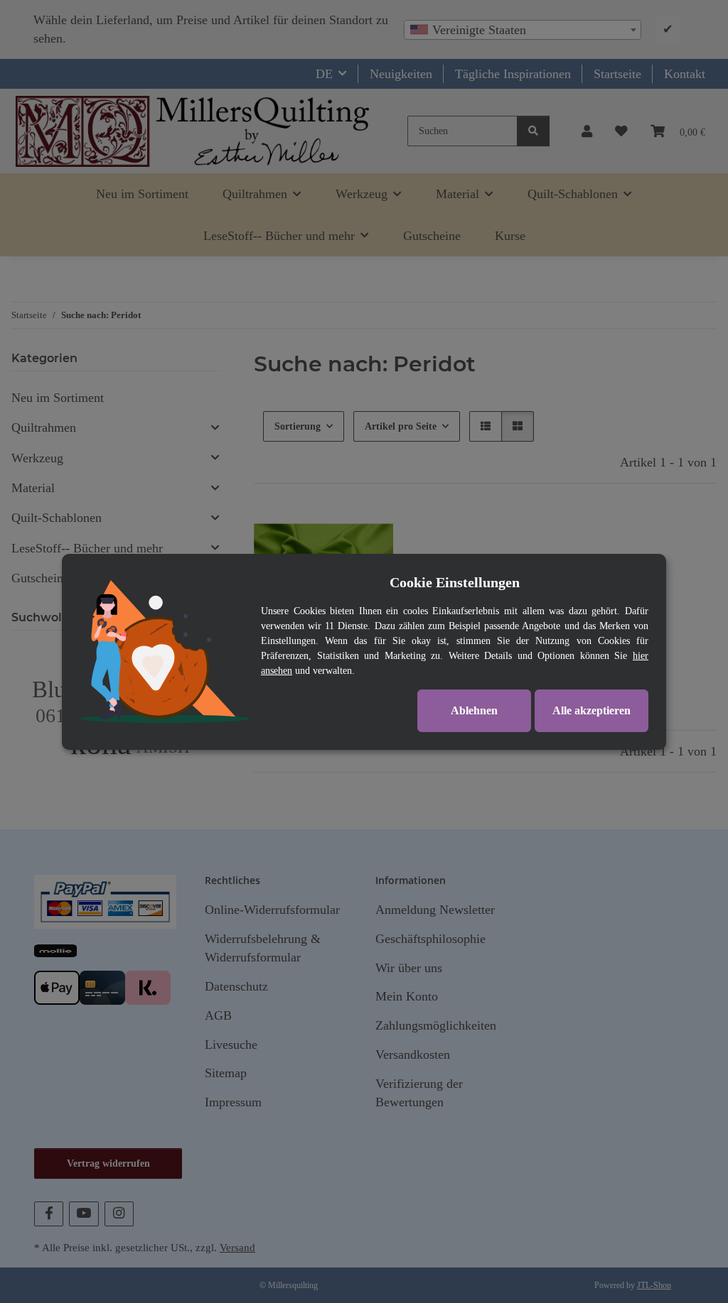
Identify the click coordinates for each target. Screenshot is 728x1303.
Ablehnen (474, 710)
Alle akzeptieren (591, 710)
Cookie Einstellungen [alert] (455, 582)
